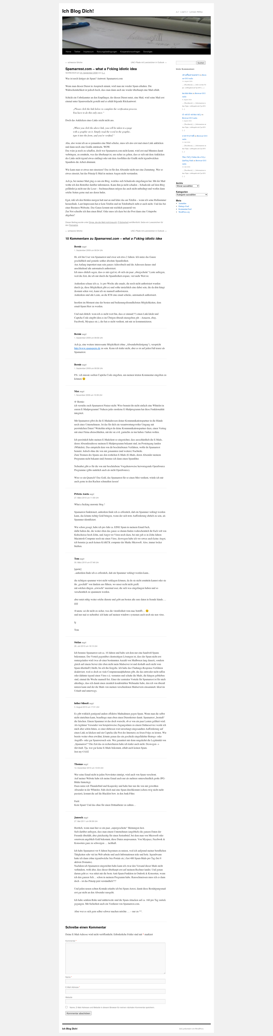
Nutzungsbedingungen (107, 51)
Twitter (77, 51)
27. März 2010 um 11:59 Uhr (86, 497)
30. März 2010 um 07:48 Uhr (86, 562)
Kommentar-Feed (185, 209)
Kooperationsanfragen (130, 51)
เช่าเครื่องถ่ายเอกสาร (190, 75)
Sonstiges (147, 51)
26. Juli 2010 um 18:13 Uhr (85, 646)
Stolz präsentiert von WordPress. (191, 1028)
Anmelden (182, 203)
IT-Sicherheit (123, 222)
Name (68, 977)
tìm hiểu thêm (187, 93)
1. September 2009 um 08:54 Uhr (88, 250)
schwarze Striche (73, 62)
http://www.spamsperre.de (87, 348)
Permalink (73, 225)
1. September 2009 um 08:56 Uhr (88, 337)
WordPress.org (184, 212)
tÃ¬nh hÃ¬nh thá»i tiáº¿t (191, 114)
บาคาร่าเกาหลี (188, 135)
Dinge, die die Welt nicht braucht (103, 222)
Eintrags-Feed (184, 206)
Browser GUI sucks (189, 118)
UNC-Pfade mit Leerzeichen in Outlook (149, 62)
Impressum (88, 51)
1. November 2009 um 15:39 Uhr (88, 395)
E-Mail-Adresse (72, 987)
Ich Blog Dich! (78, 10)
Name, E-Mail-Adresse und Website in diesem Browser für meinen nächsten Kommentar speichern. (112, 1007)
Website (68, 997)
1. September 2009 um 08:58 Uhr (88, 368)
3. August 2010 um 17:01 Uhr (86, 707)
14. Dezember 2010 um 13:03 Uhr (88, 767)
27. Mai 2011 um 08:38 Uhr (86, 821)
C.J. (103, 72)
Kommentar (71, 940)
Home (68, 51)
